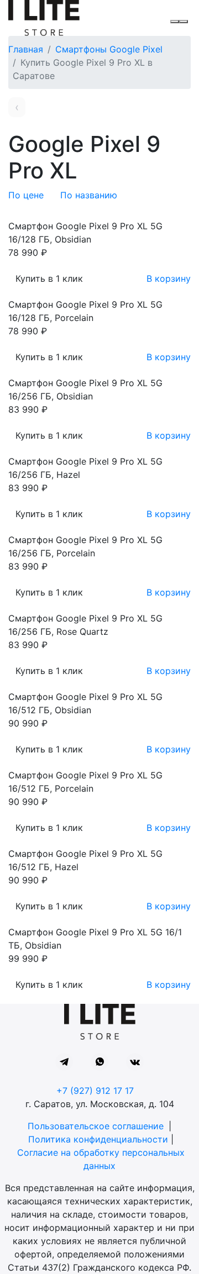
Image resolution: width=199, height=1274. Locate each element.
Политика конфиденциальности (98, 1139)
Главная (25, 49)
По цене (26, 195)
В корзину (168, 278)
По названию (88, 195)
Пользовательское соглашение (96, 1125)
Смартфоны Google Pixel (109, 49)
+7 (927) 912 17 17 (95, 1090)
